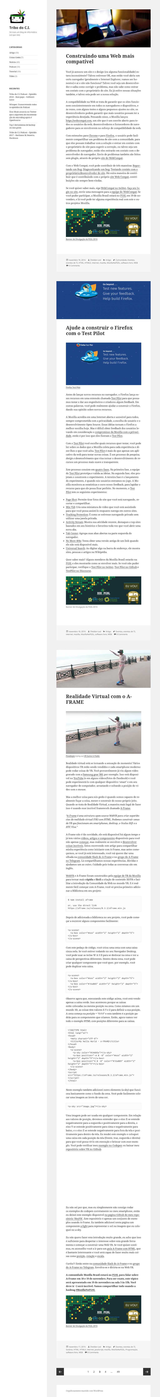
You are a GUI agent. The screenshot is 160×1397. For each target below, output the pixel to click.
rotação (90, 1256)
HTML (81, 262)
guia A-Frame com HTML (121, 1248)
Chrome (93, 135)
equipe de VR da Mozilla (127, 875)
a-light (84, 1226)
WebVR (70, 875)
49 (119, 1371)
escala (100, 1256)
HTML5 (88, 262)
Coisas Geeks (14, 57)
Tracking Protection (77, 514)
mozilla (103, 262)
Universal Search (75, 548)
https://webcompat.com (79, 120)
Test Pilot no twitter (102, 567)
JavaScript (99, 1349)
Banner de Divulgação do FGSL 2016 (82, 239)
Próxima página (147, 1371)
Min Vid (70, 507)
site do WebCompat (111, 158)
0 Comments (74, 265)
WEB (136, 262)
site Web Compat (119, 176)
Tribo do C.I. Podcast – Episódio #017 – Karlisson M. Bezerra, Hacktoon (23, 135)
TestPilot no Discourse (78, 570)
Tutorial (13, 71)
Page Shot (71, 499)
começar (84, 841)
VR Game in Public (92, 756)
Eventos (131, 260)
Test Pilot (116, 398)
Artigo (12, 52)
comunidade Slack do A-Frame (95, 856)
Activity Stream (74, 522)
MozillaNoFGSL (113, 262)
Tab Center (72, 533)
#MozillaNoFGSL (85, 1289)
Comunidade (121, 260)
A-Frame (125, 808)
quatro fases (102, 469)
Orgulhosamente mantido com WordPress (84, 1390)
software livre (127, 262)
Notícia (12, 62)
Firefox (110, 135)
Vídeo (11, 76)
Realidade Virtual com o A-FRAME (99, 699)
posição (81, 1256)
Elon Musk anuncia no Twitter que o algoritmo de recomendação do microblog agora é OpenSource (23, 116)
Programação (131, 1349)
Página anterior (60, 1371)
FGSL (123, 195)
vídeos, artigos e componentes (98, 838)
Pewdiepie (70, 756)
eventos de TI (72, 262)
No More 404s (73, 540)
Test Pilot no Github (126, 567)
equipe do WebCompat (124, 191)
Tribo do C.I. (19, 27)
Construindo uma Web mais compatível (100, 59)
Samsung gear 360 (93, 774)
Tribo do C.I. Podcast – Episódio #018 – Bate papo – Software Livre (23, 97)
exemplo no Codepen (110, 1145)
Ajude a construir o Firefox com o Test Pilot (99, 330)
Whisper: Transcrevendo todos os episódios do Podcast (23, 106)
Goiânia (69, 1349)
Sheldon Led (95, 260)
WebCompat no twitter (113, 188)
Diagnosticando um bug (96, 169)
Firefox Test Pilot (73, 387)
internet (95, 262)
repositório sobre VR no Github (83, 1149)
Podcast (12, 66)
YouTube (78, 778)
